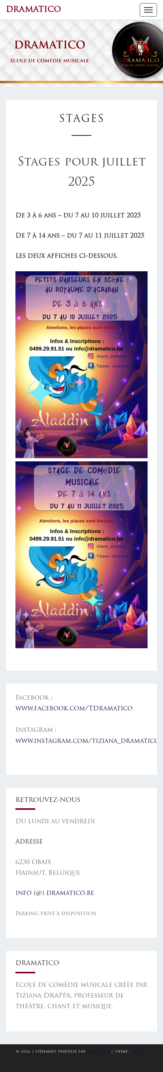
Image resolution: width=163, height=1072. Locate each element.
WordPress (98, 1051)
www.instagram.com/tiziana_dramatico (87, 741)
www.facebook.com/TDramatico (74, 709)
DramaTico (33, 10)
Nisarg (139, 1051)
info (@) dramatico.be (54, 893)
